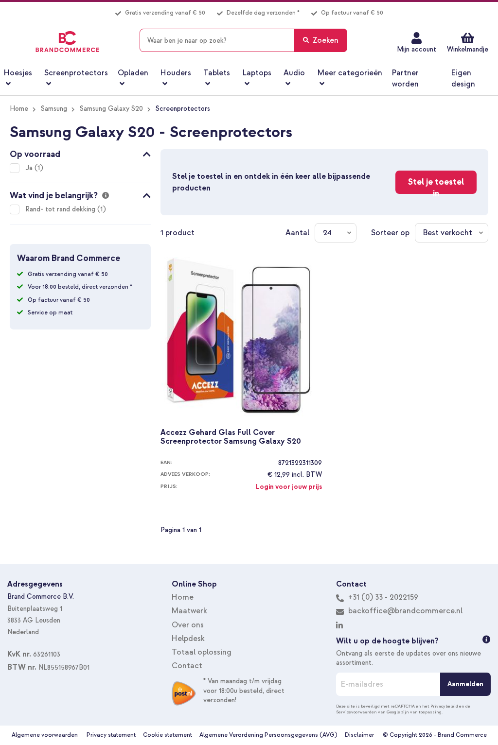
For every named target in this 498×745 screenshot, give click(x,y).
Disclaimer (359, 735)
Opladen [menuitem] (133, 73)
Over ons (188, 625)
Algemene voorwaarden (45, 735)
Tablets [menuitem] (216, 73)
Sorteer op (390, 233)
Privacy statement (111, 735)
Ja (30, 168)
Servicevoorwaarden (356, 712)
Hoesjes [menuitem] (18, 73)
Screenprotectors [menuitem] (76, 73)
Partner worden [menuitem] (405, 78)
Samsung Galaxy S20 (111, 108)
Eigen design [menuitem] (463, 78)
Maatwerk (189, 611)
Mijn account (416, 49)
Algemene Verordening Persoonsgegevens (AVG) (268, 735)
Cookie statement (167, 735)
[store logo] (67, 41)
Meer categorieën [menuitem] (350, 73)
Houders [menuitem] (175, 73)
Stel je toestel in (436, 185)
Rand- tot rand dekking (61, 209)
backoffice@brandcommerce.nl (405, 611)
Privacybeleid (444, 706)
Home (19, 108)
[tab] (80, 152)
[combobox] (243, 40)
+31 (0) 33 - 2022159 (382, 597)
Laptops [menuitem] (257, 73)
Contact (187, 666)
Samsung (54, 108)
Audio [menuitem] (294, 73)
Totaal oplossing (201, 652)
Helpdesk (188, 638)
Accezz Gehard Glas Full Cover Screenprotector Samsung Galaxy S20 (230, 437)
